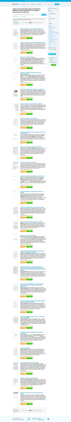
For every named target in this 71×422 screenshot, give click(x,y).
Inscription (53, 64)
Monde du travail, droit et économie (54, 33)
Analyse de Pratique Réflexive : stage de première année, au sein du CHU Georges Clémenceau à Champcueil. (32, 285)
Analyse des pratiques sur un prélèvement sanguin (32, 207)
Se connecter (33, 4)
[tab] (53, 47)
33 (28, 22)
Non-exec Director (34, 0)
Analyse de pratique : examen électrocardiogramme (32, 42)
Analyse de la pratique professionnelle (29, 362)
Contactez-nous (39, 4)
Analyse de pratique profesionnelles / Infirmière (31, 28)
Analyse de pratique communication (29, 118)
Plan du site (39, 418)
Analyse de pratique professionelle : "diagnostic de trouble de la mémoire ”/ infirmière (32, 251)
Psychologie (50, 36)
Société (50, 42)
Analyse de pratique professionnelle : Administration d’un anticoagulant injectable (32, 301)
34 (30, 22)
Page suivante (15, 23)
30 (23, 22)
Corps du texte (51, 11)
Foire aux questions (34, 418)
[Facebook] (48, 419)
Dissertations (23, 4)
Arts (49, 25)
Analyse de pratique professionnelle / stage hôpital (32, 175)
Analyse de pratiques (25, 347)
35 (32, 22)
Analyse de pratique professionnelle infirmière (31, 103)
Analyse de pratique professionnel (28, 162)
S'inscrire (28, 4)
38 (37, 22)
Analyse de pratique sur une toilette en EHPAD (31, 221)
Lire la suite (23, 38)
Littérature (50, 29)
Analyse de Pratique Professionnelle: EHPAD (30, 146)
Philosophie (50, 34)
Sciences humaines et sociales (53, 41)
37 (35, 22)
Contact (45, 0)
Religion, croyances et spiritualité (53, 39)
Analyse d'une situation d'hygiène (28, 235)
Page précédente (16, 22)
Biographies (50, 26)
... (21, 22)
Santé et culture (51, 40)
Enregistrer (30, 38)
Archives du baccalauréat (52, 43)
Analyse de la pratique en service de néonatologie (32, 89)
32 (26, 22)
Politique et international (52, 35)
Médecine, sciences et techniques (53, 32)
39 (39, 22)
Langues (50, 28)
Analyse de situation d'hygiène (27, 57)
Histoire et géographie (52, 27)
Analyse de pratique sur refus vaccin (29, 378)
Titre (50, 10)
